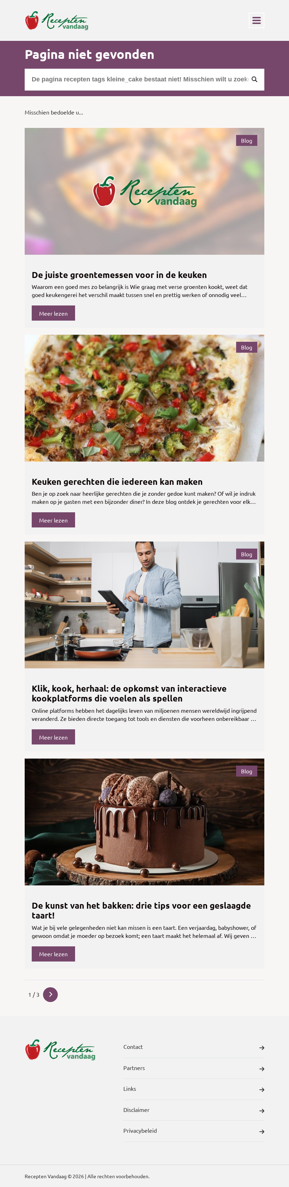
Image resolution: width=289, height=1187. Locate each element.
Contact (133, 1046)
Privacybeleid (140, 1130)
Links (129, 1088)
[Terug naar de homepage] (56, 20)
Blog (246, 140)
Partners (134, 1067)
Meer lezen (53, 313)
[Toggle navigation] (256, 20)
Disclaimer (136, 1109)
